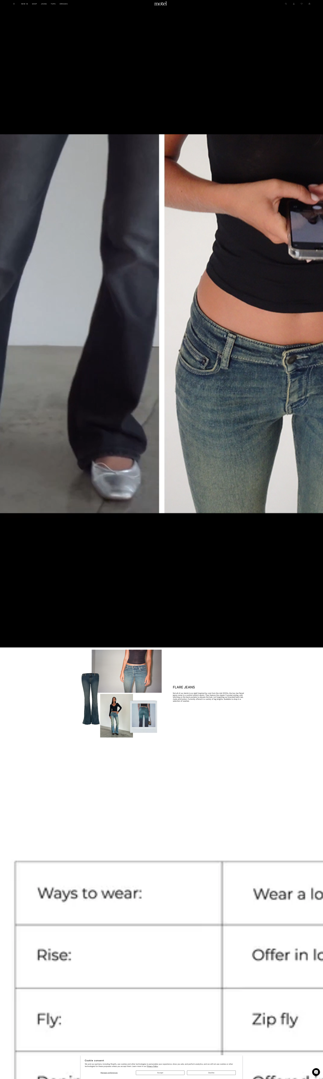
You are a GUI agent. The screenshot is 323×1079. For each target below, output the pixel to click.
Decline (211, 1073)
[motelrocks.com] (160, 4)
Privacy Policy (152, 1066)
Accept (160, 1073)
